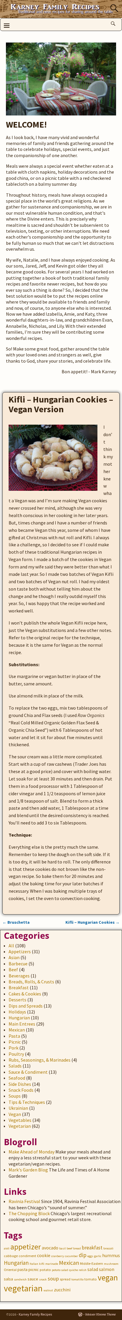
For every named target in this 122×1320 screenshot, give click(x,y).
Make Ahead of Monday (31, 1152)
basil (62, 1248)
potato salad (60, 1270)
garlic (97, 1256)
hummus (111, 1255)
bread (77, 1248)
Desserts (17, 1000)
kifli (41, 1264)
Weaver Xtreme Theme (100, 1314)
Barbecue (18, 964)
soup (53, 1278)
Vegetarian (20, 1126)
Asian (14, 957)
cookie (43, 1255)
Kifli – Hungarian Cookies (92, 922)
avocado (50, 1248)
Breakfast (19, 987)
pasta (22, 1269)
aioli (6, 1248)
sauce (33, 1279)
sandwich (20, 1279)
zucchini (62, 1290)
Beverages (19, 976)
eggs (90, 1256)
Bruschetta (16, 922)
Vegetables (20, 1120)
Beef (13, 969)
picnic (33, 1269)
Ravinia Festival (24, 1201)
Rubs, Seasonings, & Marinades (39, 1060)
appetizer (25, 1246)
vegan (108, 1277)
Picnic (15, 1042)
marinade (51, 1264)
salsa (8, 1279)
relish (82, 1270)
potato (45, 1269)
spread (65, 1279)
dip (82, 1255)
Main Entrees (22, 1024)
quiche (73, 1270)
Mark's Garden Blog (28, 1170)
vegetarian (23, 1288)
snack (43, 1279)
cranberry (57, 1256)
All (11, 946)
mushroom (111, 1264)
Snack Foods (21, 1090)
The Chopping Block (29, 1213)
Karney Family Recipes (35, 1314)
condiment (27, 1256)
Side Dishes (20, 1084)
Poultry (16, 1054)
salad (92, 1269)
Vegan (15, 1114)
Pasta (14, 1036)
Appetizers (20, 951)
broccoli (108, 1248)
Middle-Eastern (91, 1263)
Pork (13, 1048)
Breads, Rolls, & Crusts (31, 982)
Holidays (17, 1012)
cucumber (71, 1256)
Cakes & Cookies (25, 994)
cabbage (11, 1256)
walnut (48, 1290)
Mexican (17, 1030)
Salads (15, 1066)
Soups (15, 1096)
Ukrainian (18, 1108)
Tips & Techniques (27, 1102)
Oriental (10, 1269)
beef (69, 1248)
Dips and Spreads (26, 1006)
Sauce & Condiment (28, 1072)
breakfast (92, 1247)
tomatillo (77, 1279)
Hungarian (19, 1018)
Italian (34, 1264)
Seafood (17, 1078)
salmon (106, 1269)
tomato (90, 1279)
